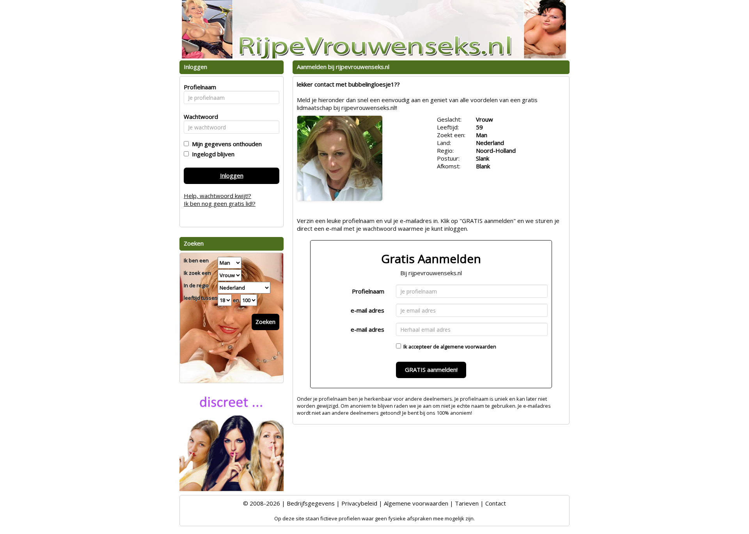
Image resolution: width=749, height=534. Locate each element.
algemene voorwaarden (468, 346)
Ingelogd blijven (211, 154)
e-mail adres (367, 310)
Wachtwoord (199, 116)
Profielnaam (368, 291)
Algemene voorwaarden (416, 503)
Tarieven (467, 503)
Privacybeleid (359, 503)
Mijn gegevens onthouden (225, 144)
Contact (495, 503)
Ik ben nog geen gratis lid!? (220, 203)
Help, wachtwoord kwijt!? (217, 196)
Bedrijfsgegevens (311, 503)
